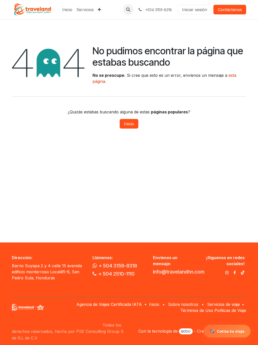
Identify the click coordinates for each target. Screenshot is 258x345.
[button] (128, 9)
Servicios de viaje (223, 304)
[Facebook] (235, 272)
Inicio (129, 123)
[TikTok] (242, 272)
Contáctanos (230, 9)
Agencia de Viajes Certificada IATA (109, 304)
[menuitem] (67, 10)
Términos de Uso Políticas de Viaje (213, 310)
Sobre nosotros (183, 304)
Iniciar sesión (194, 9)
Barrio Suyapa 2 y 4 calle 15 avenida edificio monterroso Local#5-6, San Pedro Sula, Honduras (47, 271)
